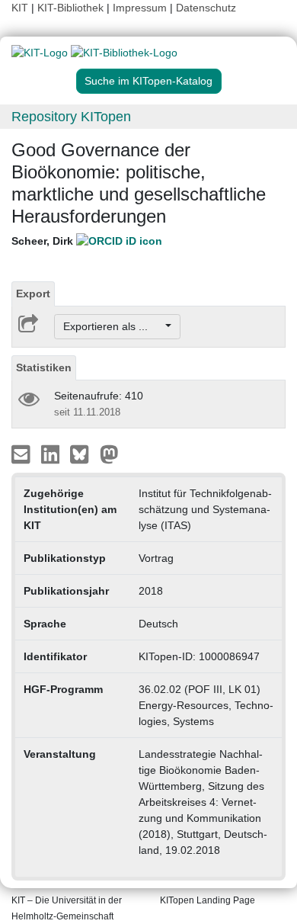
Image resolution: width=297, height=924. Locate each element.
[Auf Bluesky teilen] (83, 454)
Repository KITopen (71, 116)
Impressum (140, 8)
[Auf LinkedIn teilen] (52, 454)
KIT (19, 8)
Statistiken (44, 367)
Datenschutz (206, 8)
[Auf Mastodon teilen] (109, 454)
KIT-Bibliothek (72, 8)
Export (33, 293)
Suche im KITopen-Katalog (148, 81)
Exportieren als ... (113, 326)
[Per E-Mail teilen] (22, 454)
